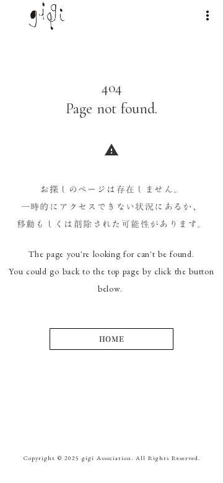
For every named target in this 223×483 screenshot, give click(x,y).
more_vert (207, 15)
